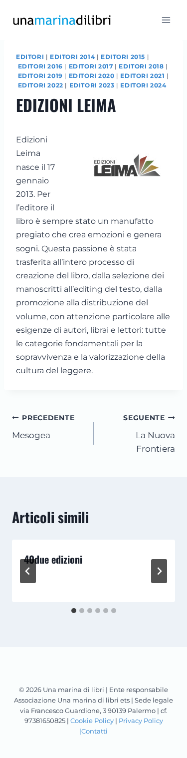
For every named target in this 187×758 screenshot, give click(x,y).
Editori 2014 (72, 56)
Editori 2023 (92, 85)
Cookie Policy (92, 721)
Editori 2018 (141, 66)
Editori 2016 (40, 66)
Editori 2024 (143, 85)
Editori (30, 56)
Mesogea (43, 427)
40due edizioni (53, 559)
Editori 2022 (40, 85)
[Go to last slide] (28, 571)
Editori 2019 (40, 75)
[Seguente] (159, 571)
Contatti (94, 731)
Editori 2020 (92, 75)
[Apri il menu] (166, 19)
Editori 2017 (91, 66)
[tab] (73, 610)
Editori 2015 (123, 56)
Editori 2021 (142, 75)
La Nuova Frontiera (149, 434)
